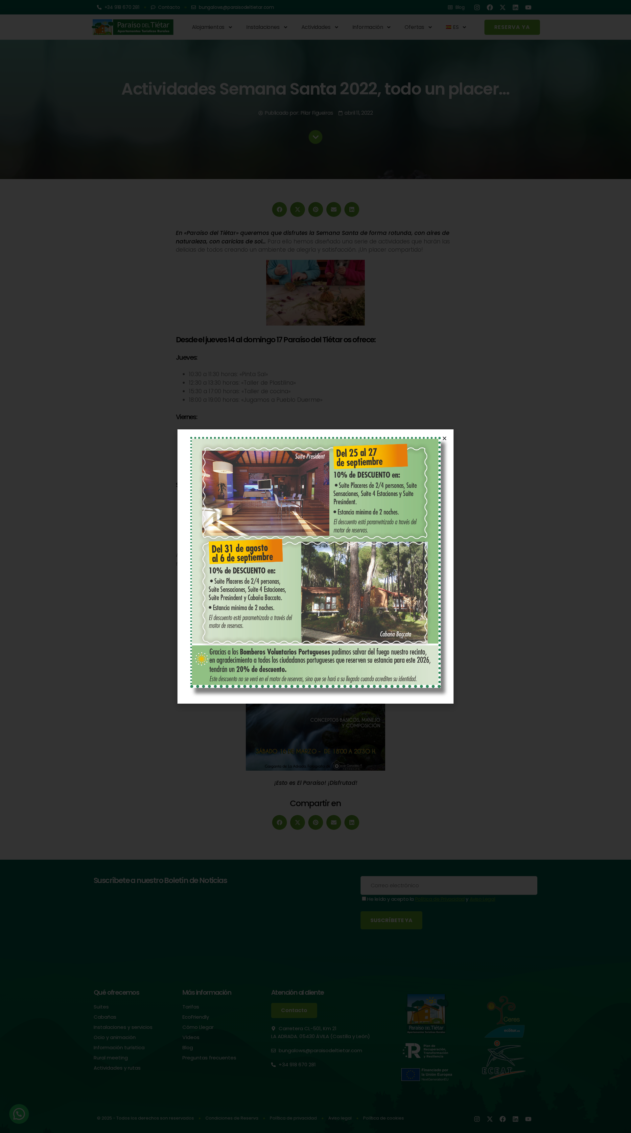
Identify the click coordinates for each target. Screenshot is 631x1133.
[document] (315, 566)
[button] (444, 438)
